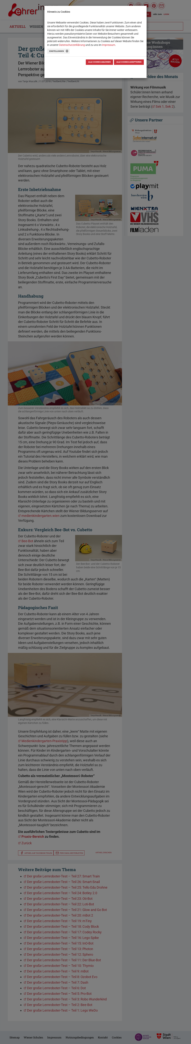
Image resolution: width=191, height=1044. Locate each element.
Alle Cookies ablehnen (99, 62)
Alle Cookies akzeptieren (128, 62)
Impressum (108, 44)
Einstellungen (56, 51)
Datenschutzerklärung (72, 44)
